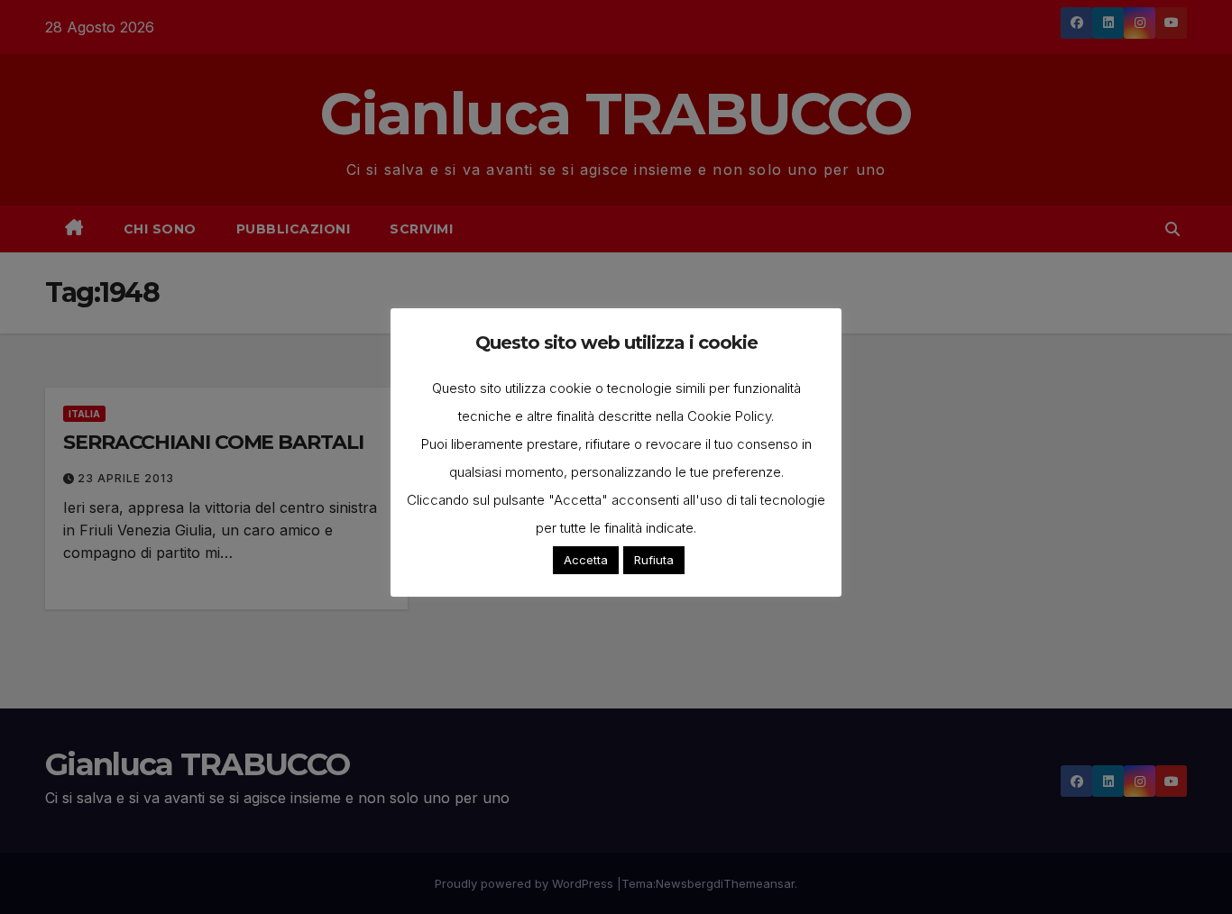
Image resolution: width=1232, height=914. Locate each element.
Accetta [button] (586, 560)
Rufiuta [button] (654, 560)
